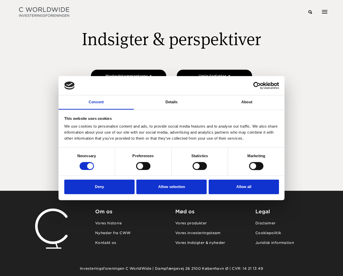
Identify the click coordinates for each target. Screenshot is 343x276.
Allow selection (171, 187)
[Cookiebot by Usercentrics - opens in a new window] (257, 85)
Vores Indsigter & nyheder (200, 243)
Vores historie (108, 223)
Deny (99, 187)
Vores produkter (191, 223)
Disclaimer (265, 223)
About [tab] (246, 102)
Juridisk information (274, 243)
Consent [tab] (96, 102)
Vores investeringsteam (198, 233)
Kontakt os (105, 243)
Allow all (243, 187)
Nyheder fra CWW (113, 233)
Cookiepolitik (268, 233)
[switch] (143, 166)
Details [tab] (171, 102)
